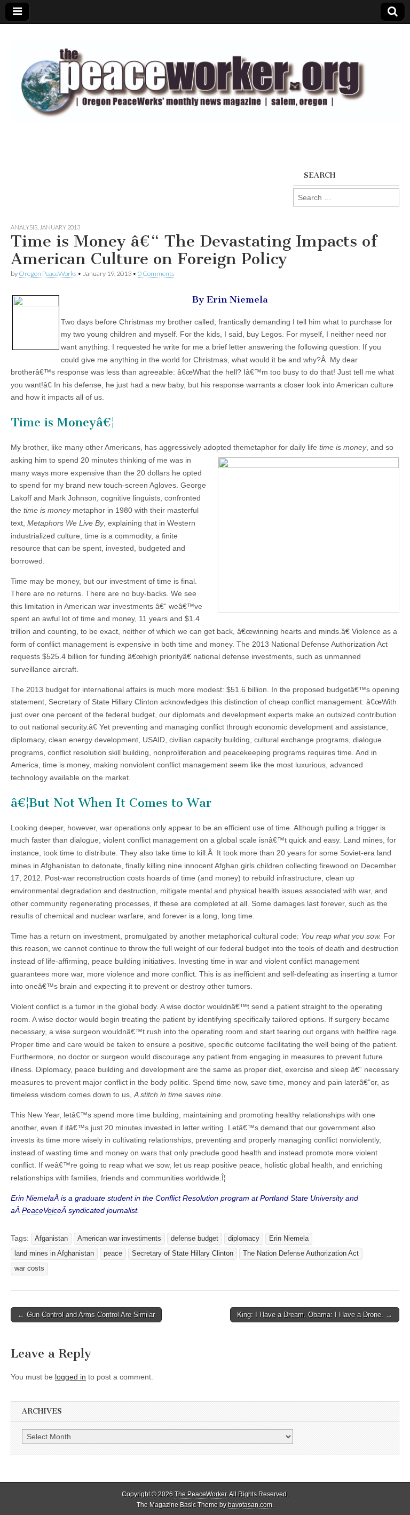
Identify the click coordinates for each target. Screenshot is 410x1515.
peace (113, 1253)
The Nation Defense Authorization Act (301, 1253)
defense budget (194, 1238)
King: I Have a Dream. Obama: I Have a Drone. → (314, 1315)
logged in (70, 1377)
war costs (29, 1268)
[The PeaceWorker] (205, 75)
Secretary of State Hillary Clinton (182, 1253)
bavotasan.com (250, 1505)
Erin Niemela (289, 1238)
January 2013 (60, 227)
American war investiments (119, 1238)
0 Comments (156, 273)
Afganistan (51, 1238)
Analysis (24, 227)
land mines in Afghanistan (54, 1253)
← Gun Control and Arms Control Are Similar (86, 1315)
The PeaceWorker (200, 1494)
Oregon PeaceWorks (47, 273)
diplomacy (243, 1238)
